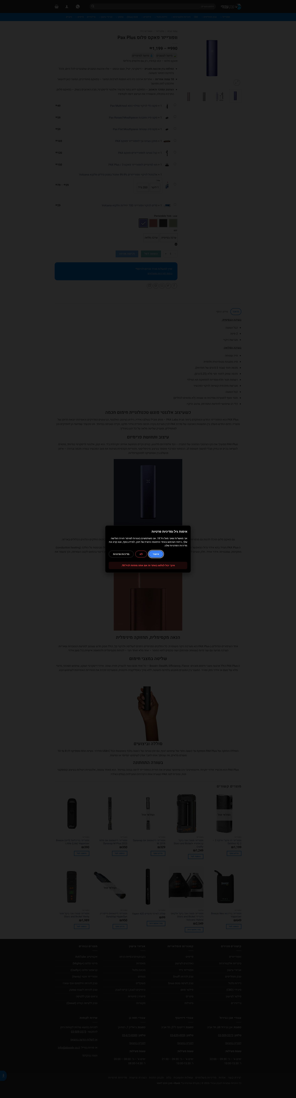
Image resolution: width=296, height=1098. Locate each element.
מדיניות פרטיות (121, 554)
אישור (156, 554)
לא (141, 554)
